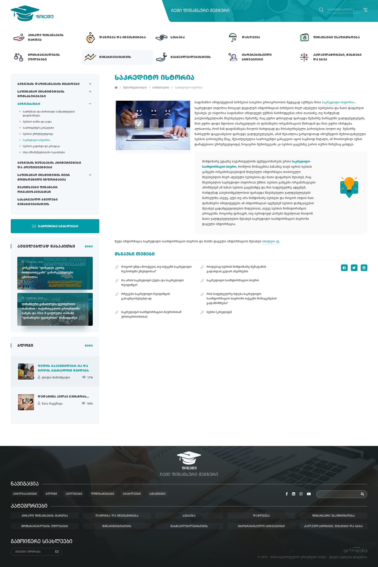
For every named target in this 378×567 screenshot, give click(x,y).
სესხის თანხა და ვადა (37, 121)
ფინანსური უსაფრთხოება (333, 515)
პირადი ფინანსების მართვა (44, 515)
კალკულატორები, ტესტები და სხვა (333, 526)
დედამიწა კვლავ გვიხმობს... (63, 396)
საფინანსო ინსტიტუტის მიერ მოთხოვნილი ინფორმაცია (43, 177)
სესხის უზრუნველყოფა (38, 134)
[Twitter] (354, 267)
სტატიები (157, 493)
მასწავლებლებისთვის (189, 526)
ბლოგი (51, 493)
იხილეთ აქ (270, 241)
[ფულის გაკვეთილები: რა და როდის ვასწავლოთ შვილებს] (26, 371)
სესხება (189, 515)
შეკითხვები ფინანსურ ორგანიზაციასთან (37, 190)
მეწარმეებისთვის (135, 87)
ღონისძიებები (102, 493)
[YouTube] (309, 494)
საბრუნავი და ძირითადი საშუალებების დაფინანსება (49, 113)
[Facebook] (344, 267)
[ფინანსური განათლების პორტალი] (32, 13)
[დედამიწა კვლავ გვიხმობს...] (26, 402)
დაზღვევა (261, 515)
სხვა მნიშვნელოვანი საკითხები (44, 152)
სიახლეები (132, 493)
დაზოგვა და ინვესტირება (116, 515)
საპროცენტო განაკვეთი (38, 127)
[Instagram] (301, 494)
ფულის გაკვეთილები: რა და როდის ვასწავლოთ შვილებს (63, 368)
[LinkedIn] (364, 267)
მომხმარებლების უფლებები (44, 526)
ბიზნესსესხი (28, 104)
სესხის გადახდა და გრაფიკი (41, 146)
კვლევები (74, 493)
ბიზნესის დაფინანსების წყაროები (48, 84)
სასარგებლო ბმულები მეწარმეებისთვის (37, 202)
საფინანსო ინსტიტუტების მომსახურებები (40, 94)
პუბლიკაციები (25, 493)
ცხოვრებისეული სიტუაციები (261, 526)
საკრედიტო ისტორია (36, 140)
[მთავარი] (116, 88)
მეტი (89, 246)
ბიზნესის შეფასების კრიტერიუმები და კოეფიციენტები (49, 165)
